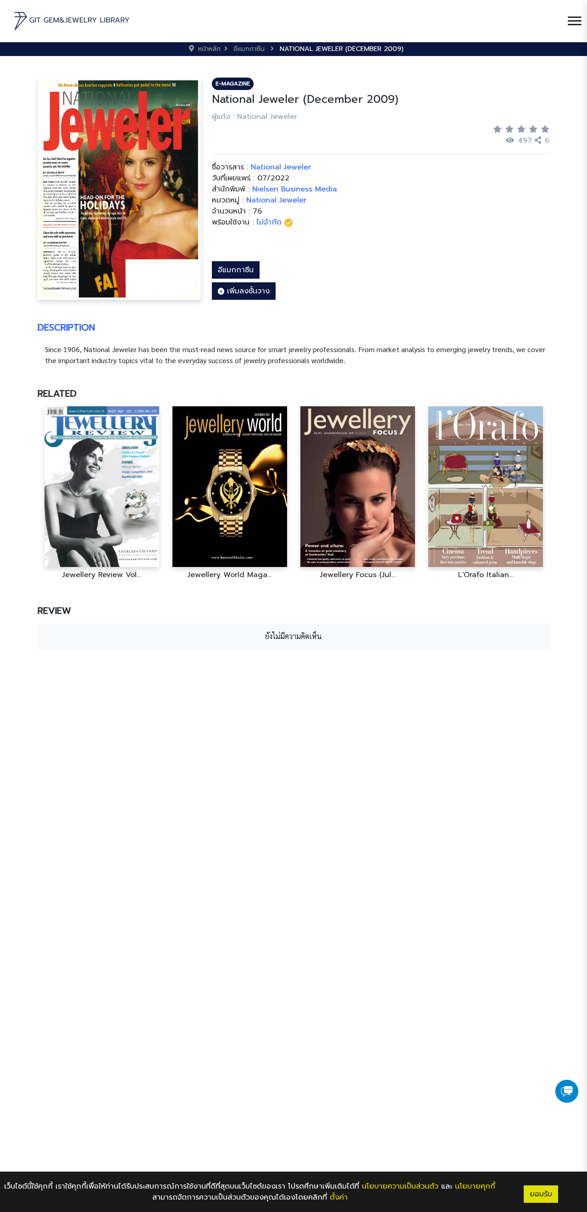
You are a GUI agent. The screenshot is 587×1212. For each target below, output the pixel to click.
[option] (101, 493)
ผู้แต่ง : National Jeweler (254, 116)
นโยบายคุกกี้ (475, 1186)
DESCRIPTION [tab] (66, 327)
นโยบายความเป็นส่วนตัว (400, 1186)
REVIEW (54, 610)
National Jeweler (276, 200)
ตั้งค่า (339, 1197)
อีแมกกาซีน (236, 269)
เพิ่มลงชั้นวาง (247, 291)
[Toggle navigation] (574, 21)
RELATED (57, 393)
